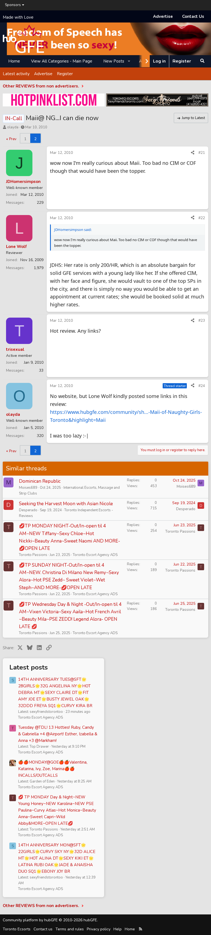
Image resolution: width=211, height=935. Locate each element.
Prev (12, 139)
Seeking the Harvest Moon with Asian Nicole (66, 504)
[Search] (202, 61)
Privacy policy (98, 929)
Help (117, 929)
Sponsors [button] (13, 4)
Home (14, 61)
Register (65, 74)
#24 (201, 385)
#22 (201, 218)
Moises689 (28, 487)
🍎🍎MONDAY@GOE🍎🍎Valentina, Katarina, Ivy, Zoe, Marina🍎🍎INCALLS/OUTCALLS (52, 768)
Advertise (163, 16)
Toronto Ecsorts (16, 929)
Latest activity (16, 74)
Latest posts (28, 667)
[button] (129, 61)
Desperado (28, 510)
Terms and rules (69, 929)
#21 (201, 152)
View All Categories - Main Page (61, 61)
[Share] (192, 153)
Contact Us (193, 16)
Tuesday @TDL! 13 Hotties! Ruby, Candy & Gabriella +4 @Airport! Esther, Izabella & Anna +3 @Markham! (57, 734)
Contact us (43, 929)
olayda (12, 127)
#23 (201, 320)
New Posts (113, 61)
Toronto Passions (33, 554)
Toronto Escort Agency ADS (95, 554)
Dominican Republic (40, 481)
